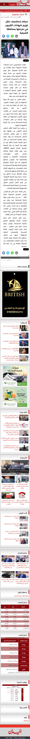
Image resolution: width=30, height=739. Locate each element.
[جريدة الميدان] (15, 294)
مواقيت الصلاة (22, 682)
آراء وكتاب (23, 322)
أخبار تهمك (23, 457)
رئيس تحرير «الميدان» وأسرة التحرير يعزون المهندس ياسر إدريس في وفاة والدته (22, 581)
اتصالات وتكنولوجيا (18, 14)
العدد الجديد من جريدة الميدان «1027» (11, 517)
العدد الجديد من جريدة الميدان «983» (11, 540)
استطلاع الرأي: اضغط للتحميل (21, 596)
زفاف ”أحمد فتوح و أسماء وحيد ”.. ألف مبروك (8, 580)
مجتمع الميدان (22, 552)
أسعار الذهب (23, 634)
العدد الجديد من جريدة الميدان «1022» (11, 525)
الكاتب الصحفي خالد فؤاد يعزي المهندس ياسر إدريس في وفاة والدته (8, 565)
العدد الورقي (23, 512)
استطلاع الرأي (22, 592)
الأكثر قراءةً (23, 412)
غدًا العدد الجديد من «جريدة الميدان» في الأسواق (12, 532)
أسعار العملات (22, 602)
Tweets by (26, 720)
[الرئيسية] (12, 4)
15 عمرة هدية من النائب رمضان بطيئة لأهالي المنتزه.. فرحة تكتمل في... (22, 565)
